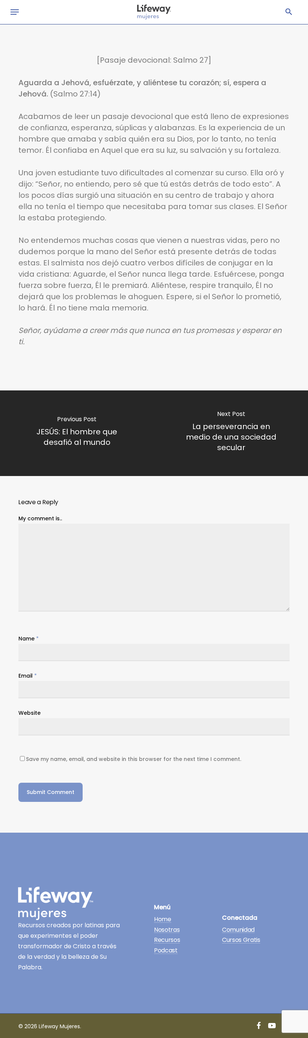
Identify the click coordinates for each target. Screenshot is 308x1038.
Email (27, 675)
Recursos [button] (167, 940)
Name (28, 638)
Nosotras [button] (167, 930)
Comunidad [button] (238, 930)
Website (29, 713)
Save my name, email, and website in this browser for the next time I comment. (133, 759)
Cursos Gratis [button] (241, 940)
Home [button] (162, 919)
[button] (288, 12)
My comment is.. (40, 518)
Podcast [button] (166, 950)
